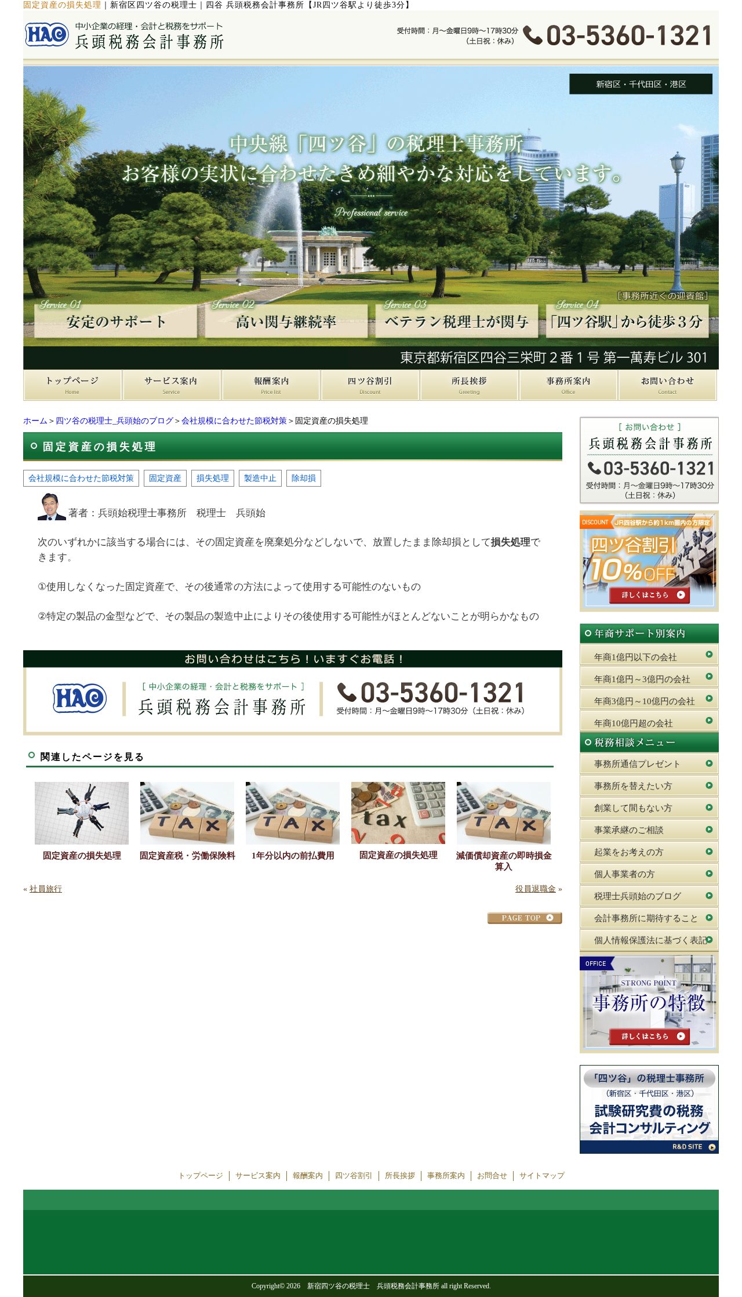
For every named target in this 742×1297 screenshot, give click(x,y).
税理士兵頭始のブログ (637, 896)
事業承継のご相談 (629, 830)
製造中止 (260, 478)
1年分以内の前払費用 (293, 855)
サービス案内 (258, 1176)
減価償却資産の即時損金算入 (504, 861)
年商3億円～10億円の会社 (644, 701)
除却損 (304, 478)
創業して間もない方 (633, 808)
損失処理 (213, 478)
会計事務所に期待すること (646, 918)
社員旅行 (46, 889)
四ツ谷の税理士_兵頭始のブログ (114, 420)
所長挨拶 (400, 1176)
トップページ (200, 1176)
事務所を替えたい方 (633, 786)
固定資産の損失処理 (82, 855)
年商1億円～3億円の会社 (642, 679)
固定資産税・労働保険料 (187, 855)
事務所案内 (446, 1176)
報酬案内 (308, 1176)
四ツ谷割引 (354, 1176)
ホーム (35, 420)
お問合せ (492, 1176)
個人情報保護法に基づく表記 (650, 940)
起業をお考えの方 (629, 852)
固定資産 (165, 478)
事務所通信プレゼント (637, 764)
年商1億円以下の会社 (635, 657)
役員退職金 (535, 889)
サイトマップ (542, 1176)
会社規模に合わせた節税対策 (234, 420)
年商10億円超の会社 (633, 723)
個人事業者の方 (624, 874)
